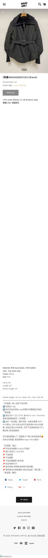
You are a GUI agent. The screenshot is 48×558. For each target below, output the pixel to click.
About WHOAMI (24, 513)
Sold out (10, 93)
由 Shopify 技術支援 (36, 535)
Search (24, 520)
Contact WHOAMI (24, 516)
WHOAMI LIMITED (19, 535)
